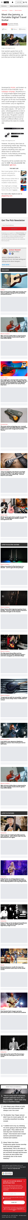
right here (12, 165)
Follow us (15, 29)
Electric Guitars (18, 10)
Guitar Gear (4, 10)
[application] (14, 205)
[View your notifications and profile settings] (12, 2)
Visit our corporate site (14, 1168)
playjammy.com (7, 196)
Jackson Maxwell (13, 23)
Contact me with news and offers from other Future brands (14, 1198)
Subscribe (18, 2)
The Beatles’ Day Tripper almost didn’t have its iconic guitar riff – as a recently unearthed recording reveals (15, 1118)
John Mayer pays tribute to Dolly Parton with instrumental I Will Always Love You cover (14, 1108)
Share (5, 29)
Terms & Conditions (13, 1209)
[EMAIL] (13, 254)
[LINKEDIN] (10, 254)
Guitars (11, 10)
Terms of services (20, 233)
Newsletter (23, 29)
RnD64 (13, 87)
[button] (2, 2)
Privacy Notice (22, 234)
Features (4, 24)
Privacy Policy (19, 1208)
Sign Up (14, 1202)
